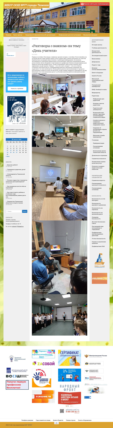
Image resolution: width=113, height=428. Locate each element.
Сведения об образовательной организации (40, 35)
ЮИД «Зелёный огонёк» (99, 89)
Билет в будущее (97, 72)
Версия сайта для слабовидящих (96, 4)
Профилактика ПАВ (98, 246)
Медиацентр (96, 92)
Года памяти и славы (43, 420)
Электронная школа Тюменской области (99, 151)
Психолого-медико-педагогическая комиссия (98, 167)
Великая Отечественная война (99, 68)
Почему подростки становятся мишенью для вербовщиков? (16, 180)
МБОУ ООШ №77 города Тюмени (26, 5)
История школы (97, 44)
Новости (35, 39)
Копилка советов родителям (98, 104)
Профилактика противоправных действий (97, 234)
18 (10, 150)
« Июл (7, 156)
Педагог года (96, 65)
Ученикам (95, 140)
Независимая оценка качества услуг (98, 162)
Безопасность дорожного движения (99, 204)
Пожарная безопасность (96, 217)
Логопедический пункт (99, 55)
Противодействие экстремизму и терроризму (97, 228)
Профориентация (98, 143)
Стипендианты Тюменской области (15, 174)
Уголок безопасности (98, 238)
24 (7, 152)
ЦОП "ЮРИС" (28, 425)
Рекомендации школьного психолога (99, 184)
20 (16, 150)
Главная (8, 35)
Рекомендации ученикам (98, 147)
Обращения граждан (90, 35)
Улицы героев (70, 420)
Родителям (95, 96)
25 (10, 152)
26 (13, 152)
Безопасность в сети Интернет (98, 199)
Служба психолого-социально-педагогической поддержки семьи (99, 122)
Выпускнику (96, 58)
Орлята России (96, 75)
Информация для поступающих (70, 35)
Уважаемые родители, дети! (16, 169)
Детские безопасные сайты (98, 222)
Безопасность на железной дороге (97, 213)
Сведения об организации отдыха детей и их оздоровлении (100, 130)
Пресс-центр (17, 35)
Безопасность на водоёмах (97, 208)
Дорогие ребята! (12, 165)
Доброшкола (96, 62)
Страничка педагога (98, 180)
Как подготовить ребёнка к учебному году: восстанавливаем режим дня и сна (16, 195)
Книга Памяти (58, 420)
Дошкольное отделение (99, 155)
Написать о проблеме (17, 88)
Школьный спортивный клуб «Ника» (97, 80)
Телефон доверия (27, 420)
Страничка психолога (99, 158)
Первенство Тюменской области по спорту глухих (14, 202)
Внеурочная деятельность (96, 51)
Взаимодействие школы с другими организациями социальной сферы (99, 115)
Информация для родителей (98, 99)
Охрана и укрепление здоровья (99, 242)
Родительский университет (97, 108)
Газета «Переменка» (85, 420)
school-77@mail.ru (18, 226)
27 (16, 152)
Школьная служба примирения (99, 136)
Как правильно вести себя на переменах (16, 187)
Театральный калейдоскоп (96, 85)
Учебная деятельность (99, 48)
